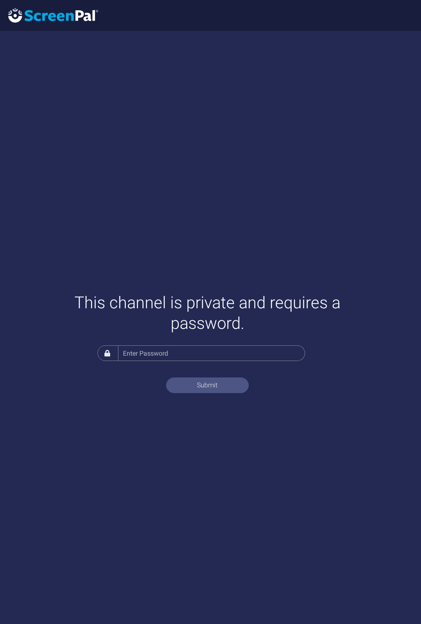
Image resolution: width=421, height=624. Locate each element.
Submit (207, 385)
